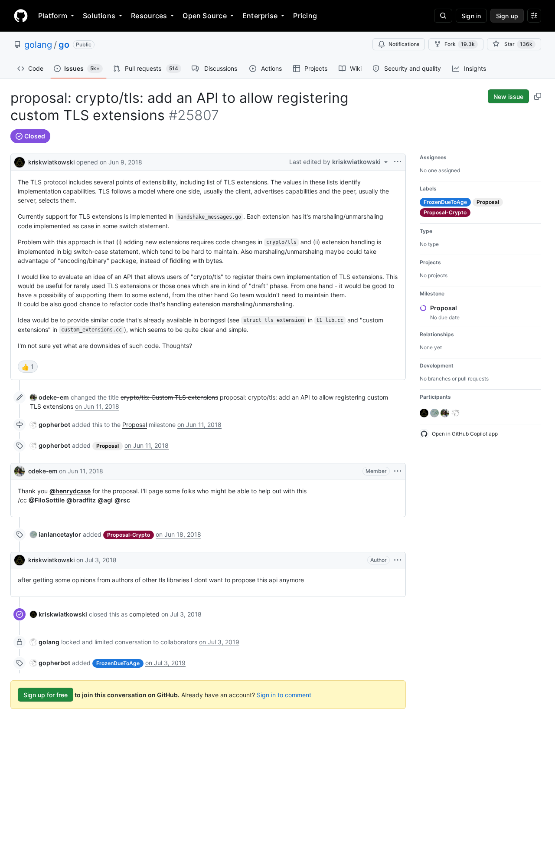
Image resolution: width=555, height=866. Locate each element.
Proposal (134, 424)
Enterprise (260, 15)
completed (144, 614)
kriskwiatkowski (51, 162)
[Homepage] (21, 16)
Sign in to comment (284, 695)
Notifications (403, 44)
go (64, 44)
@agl (105, 500)
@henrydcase (70, 491)
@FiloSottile (47, 500)
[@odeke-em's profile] (19, 471)
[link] (49, 397)
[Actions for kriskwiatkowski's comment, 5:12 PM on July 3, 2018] (398, 560)
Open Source (205, 15)
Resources (149, 15)
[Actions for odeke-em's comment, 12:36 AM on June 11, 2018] (398, 471)
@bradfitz (81, 500)
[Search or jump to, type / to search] (443, 16)
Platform (52, 15)
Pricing (305, 15)
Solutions (99, 15)
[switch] (28, 367)
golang (38, 44)
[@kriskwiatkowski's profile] (19, 161)
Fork (459, 44)
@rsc (122, 500)
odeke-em (42, 471)
